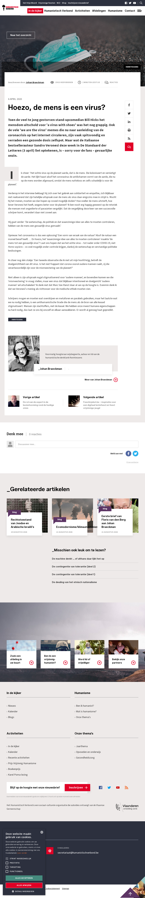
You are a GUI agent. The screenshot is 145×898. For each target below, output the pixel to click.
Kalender (13, 711)
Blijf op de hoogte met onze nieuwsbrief (46, 787)
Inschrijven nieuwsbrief (78, 3)
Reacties (114, 82)
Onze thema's (83, 717)
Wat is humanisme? (86, 711)
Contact (130, 10)
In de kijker (35, 10)
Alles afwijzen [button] (24, 885)
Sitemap (65, 888)
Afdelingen (99, 10)
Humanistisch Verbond (58, 10)
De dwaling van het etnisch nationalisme (74, 582)
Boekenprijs (14, 769)
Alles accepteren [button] (24, 878)
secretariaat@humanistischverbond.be (78, 853)
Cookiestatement (52, 888)
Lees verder (22, 853)
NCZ (58, 3)
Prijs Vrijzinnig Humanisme (22, 763)
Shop (64, 3)
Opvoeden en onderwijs (88, 752)
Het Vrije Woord (30, 3)
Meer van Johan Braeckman (98, 380)
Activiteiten (82, 10)
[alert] (24, 862)
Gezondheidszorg (85, 757)
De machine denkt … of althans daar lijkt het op (78, 558)
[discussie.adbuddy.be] (72, 448)
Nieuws (12, 706)
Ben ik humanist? (85, 706)
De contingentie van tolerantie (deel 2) (74, 566)
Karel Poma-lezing (18, 775)
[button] (24, 891)
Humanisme (115, 10)
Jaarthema (82, 746)
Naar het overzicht (20, 35)
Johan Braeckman (35, 82)
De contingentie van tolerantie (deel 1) (73, 574)
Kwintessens (76, 357)
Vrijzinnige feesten (46, 3)
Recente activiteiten (18, 757)
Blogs (11, 717)
